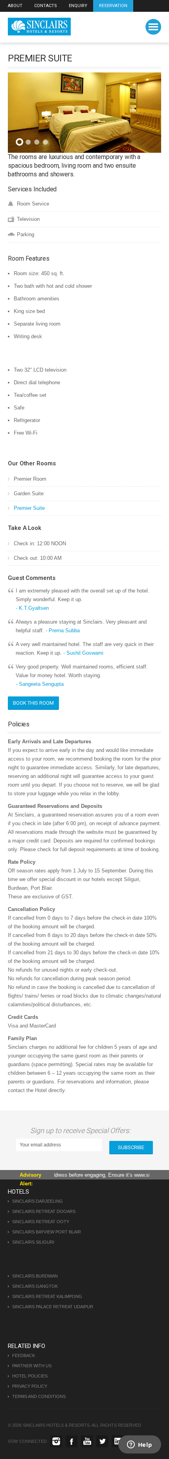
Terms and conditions (39, 1396)
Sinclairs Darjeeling (37, 1201)
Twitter (102, 1441)
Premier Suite (29, 508)
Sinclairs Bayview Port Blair (46, 1231)
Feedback (23, 1355)
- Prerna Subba (63, 630)
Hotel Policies (30, 1376)
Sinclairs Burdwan (35, 1276)
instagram (56, 1441)
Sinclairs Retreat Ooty (40, 1221)
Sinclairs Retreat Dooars (43, 1211)
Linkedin (117, 1441)
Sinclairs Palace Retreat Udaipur (52, 1306)
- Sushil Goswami (83, 653)
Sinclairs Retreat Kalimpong (47, 1296)
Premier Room (30, 479)
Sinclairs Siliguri (33, 1242)
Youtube (87, 1441)
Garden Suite (29, 493)
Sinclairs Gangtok (35, 1286)
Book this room (33, 703)
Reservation (113, 5)
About (15, 5)
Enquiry (78, 5)
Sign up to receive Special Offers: (82, 1130)
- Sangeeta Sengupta (40, 684)
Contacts (45, 5)
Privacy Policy (29, 1386)
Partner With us (31, 1365)
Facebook (71, 1441)
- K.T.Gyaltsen (32, 608)
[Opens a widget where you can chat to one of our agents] (139, 1445)
